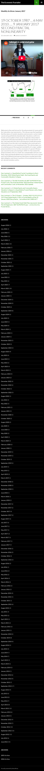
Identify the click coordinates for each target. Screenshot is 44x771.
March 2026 (5, 244)
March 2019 (5, 478)
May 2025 (4, 281)
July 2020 (4, 426)
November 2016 (6, 552)
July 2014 (4, 649)
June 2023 (4, 359)
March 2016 (5, 582)
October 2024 (5, 307)
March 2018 (5, 496)
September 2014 (6, 641)
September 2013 (6, 686)
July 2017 (4, 522)
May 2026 (4, 236)
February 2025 (5, 292)
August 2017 (5, 519)
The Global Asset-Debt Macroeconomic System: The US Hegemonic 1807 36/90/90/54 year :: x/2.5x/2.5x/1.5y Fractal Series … (22, 205)
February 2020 (5, 444)
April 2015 (4, 619)
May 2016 (4, 574)
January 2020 (5, 448)
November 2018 (6, 485)
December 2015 (6, 593)
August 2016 (5, 563)
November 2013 (6, 679)
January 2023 (5, 377)
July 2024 (4, 318)
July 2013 (4, 693)
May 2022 (4, 403)
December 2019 (6, 452)
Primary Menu (41, 2)
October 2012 (5, 727)
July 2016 (4, 567)
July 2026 (4, 229)
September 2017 (6, 515)
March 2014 (5, 664)
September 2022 (6, 392)
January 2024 (5, 337)
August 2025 (5, 270)
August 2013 (5, 690)
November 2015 (6, 597)
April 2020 (4, 437)
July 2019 (4, 467)
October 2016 (5, 556)
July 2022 (4, 400)
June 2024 (4, 322)
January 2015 (5, 630)
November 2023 (6, 340)
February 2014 (5, 667)
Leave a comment (21, 35)
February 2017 (5, 541)
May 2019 (4, 470)
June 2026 (4, 233)
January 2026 (5, 251)
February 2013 (5, 712)
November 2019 (6, 456)
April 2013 (4, 705)
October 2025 (5, 262)
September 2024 (6, 311)
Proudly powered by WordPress (9, 768)
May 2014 (4, 656)
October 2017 (5, 511)
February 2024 (5, 333)
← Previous (15, 117)
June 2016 (4, 571)
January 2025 (5, 296)
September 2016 (6, 560)
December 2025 (6, 255)
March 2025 (5, 288)
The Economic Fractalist (10, 2)
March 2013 (5, 708)
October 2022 (5, 389)
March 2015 (5, 623)
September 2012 (6, 731)
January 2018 (5, 500)
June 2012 (4, 742)
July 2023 (4, 355)
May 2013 (4, 701)
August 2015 (5, 608)
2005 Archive (5, 755)
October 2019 (5, 459)
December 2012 (6, 719)
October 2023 (5, 344)
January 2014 (5, 671)
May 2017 (4, 530)
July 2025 (4, 273)
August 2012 (5, 734)
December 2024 (6, 299)
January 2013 (5, 716)
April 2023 (4, 366)
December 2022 (6, 381)
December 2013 (6, 675)
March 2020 (5, 441)
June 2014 (4, 653)
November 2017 (6, 508)
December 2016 (6, 548)
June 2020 (4, 430)
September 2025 (6, 266)
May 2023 (4, 363)
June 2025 (4, 277)
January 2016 (5, 589)
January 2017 (5, 545)
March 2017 (5, 537)
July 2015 (4, 612)
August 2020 (5, 422)
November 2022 (6, 385)
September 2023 (6, 348)
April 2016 (4, 578)
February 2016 (5, 586)
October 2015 (5, 600)
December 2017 (6, 504)
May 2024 (4, 325)
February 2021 (5, 407)
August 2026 (5, 225)
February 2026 (5, 247)
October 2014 (5, 638)
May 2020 (4, 433)
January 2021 (5, 411)
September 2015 (6, 604)
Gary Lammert (5, 173)
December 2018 (6, 482)
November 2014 (6, 634)
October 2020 (5, 418)
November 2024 (6, 303)
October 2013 (5, 682)
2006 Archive (5, 759)
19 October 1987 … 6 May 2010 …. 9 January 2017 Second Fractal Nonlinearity (22, 26)
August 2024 (5, 314)
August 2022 (5, 396)
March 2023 (5, 370)
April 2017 (4, 534)
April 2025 (4, 285)
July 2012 (4, 738)
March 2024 (5, 329)
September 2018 (6, 489)
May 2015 (4, 615)
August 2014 (5, 645)
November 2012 (6, 723)
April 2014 (4, 660)
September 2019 (6, 463)
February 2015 (5, 626)
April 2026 (4, 240)
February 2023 (5, 374)
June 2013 (4, 697)
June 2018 (4, 493)
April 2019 (4, 474)
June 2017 (4, 526)
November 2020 (6, 415)
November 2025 (6, 259)
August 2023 (5, 351)
